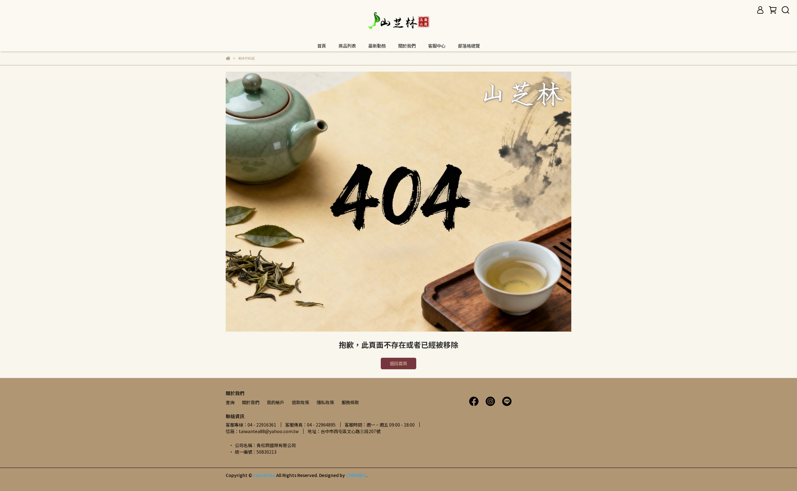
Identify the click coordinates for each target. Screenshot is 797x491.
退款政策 (300, 402)
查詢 (230, 402)
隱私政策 (325, 402)
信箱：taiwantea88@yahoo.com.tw (262, 431)
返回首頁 (398, 363)
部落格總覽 (469, 46)
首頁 (321, 46)
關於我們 (407, 46)
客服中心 (437, 46)
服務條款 (350, 402)
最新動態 (377, 46)
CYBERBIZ (356, 475)
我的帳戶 (275, 402)
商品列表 (347, 46)
